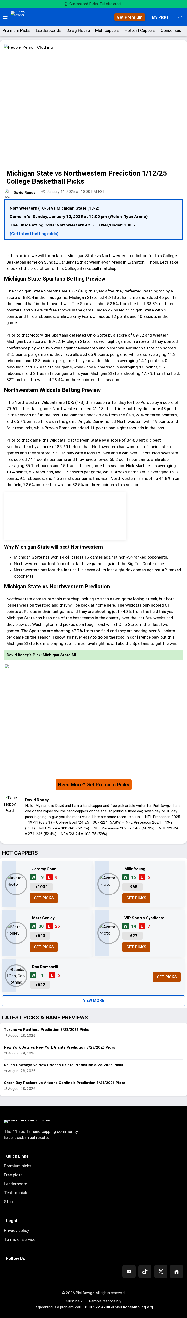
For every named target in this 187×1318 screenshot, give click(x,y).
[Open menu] (5, 17)
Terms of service (19, 1239)
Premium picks (17, 1165)
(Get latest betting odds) (34, 233)
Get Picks (44, 898)
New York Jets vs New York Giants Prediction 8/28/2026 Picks (59, 1047)
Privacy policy (16, 1230)
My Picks (160, 17)
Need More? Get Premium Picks (93, 785)
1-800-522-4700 (96, 1307)
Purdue (147, 402)
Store (9, 1201)
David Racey (24, 192)
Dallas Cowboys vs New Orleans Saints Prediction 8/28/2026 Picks (63, 1065)
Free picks (13, 1174)
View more (93, 1000)
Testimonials (16, 1192)
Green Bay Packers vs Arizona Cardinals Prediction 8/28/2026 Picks (64, 1083)
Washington (154, 291)
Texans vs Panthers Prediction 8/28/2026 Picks (46, 1029)
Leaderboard (15, 1183)
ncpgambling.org (138, 1307)
